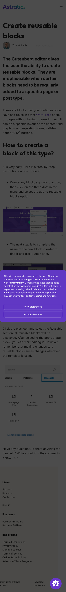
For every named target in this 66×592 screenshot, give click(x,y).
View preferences (33, 307)
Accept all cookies (33, 314)
